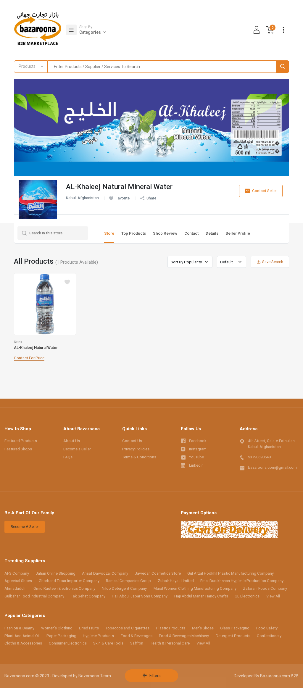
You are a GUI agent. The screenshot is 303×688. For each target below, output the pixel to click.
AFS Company (16, 573)
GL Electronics (247, 596)
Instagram (198, 449)
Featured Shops (18, 449)
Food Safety (267, 628)
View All (273, 596)
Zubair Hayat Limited (176, 581)
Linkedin (196, 465)
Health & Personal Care (170, 643)
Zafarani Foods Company (265, 588)
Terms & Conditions (139, 457)
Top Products (133, 233)
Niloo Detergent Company (124, 588)
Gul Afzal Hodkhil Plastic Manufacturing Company (230, 573)
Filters (155, 675)
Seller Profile (237, 233)
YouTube (196, 457)
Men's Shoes (203, 628)
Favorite (123, 198)
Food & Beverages (136, 636)
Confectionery (269, 636)
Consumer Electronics (68, 643)
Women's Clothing (56, 628)
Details (212, 233)
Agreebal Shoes (18, 581)
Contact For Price (29, 358)
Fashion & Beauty (19, 628)
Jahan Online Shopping (55, 573)
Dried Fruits (89, 628)
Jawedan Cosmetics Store (158, 573)
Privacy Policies (135, 449)
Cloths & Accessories (23, 643)
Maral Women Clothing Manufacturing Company (195, 588)
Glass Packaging (234, 628)
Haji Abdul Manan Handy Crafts (201, 596)
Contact (191, 233)
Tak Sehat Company (88, 596)
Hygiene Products (98, 636)
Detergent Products (233, 636)
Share (151, 198)
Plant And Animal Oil (22, 636)
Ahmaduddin (15, 588)
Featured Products (20, 441)
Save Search (272, 262)
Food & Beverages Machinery (184, 636)
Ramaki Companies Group (128, 581)
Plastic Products (170, 628)
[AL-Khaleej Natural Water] (45, 304)
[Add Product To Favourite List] (67, 282)
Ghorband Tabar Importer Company (69, 581)
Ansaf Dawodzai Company (105, 573)
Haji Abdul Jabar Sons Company (139, 596)
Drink (18, 342)
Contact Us (132, 441)
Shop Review (165, 233)
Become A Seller (25, 526)
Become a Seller (77, 449)
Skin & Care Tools (108, 643)
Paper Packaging (61, 636)
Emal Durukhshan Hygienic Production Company (241, 581)
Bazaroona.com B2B (279, 676)
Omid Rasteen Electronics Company (64, 588)
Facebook (198, 441)
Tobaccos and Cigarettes (127, 628)
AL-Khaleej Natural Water (36, 347)
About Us (71, 441)
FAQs (67, 457)
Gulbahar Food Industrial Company (34, 596)
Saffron (136, 643)
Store (109, 233)
